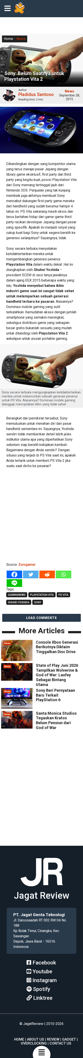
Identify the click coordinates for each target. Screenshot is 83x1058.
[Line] (14, 583)
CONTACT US (60, 1043)
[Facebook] (14, 574)
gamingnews (16, 594)
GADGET (69, 1039)
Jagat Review (41, 895)
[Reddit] (47, 574)
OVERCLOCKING (34, 1043)
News (20, 39)
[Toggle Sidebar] (8, 9)
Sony (37, 602)
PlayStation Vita (42, 594)
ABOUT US (35, 1039)
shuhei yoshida (18, 602)
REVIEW (53, 1039)
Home (8, 39)
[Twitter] (31, 574)
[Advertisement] (41, 514)
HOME (19, 1039)
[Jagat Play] (19, 8)
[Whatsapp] (63, 574)
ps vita (63, 594)
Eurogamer (26, 564)
